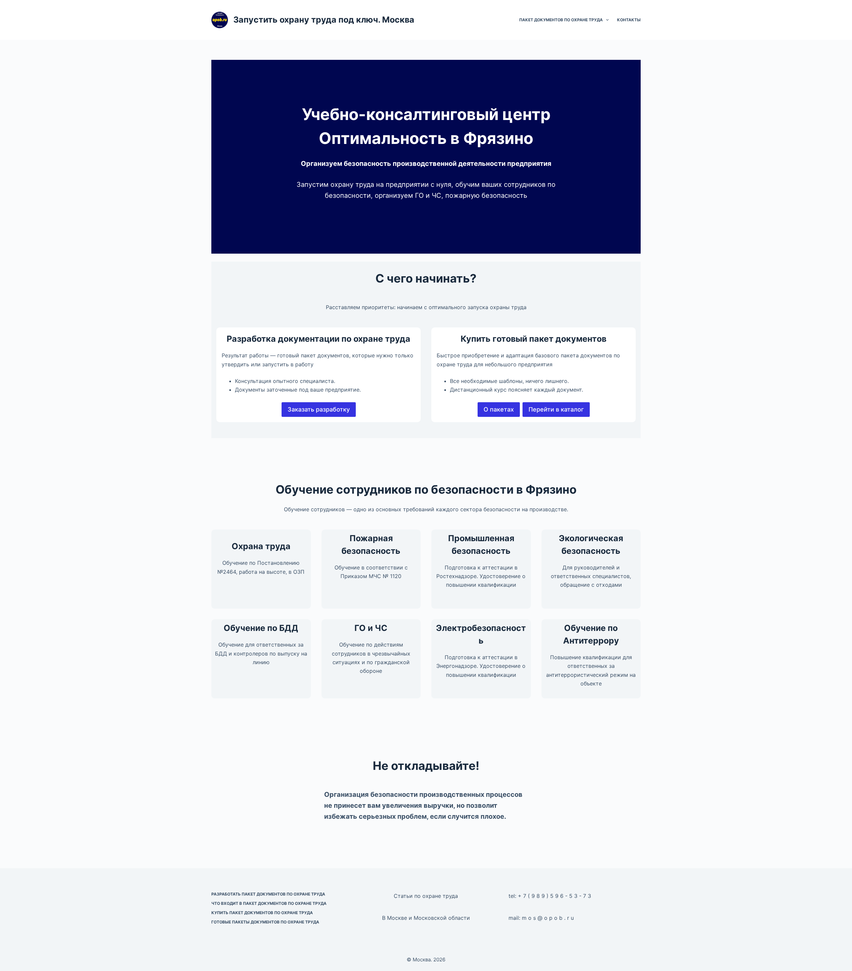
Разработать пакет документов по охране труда (268, 894)
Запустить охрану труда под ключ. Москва (323, 20)
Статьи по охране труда (426, 896)
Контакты (629, 19)
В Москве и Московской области (426, 917)
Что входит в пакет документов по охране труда (268, 903)
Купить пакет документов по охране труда (262, 912)
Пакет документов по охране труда (561, 19)
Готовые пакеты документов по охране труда (265, 921)
